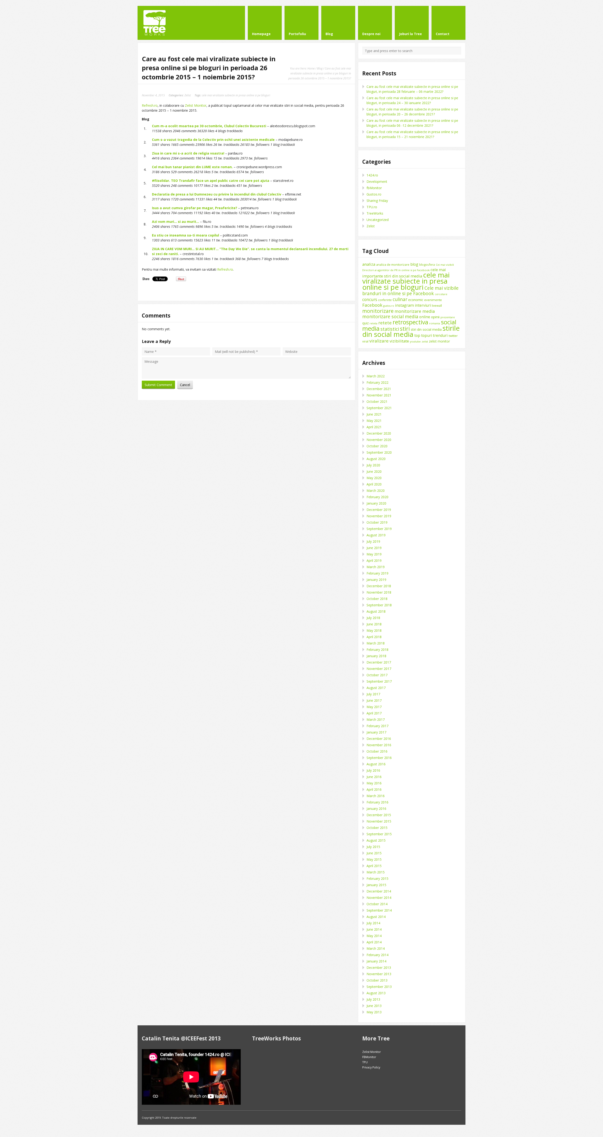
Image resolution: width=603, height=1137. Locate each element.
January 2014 (376, 961)
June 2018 (374, 624)
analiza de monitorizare (392, 264)
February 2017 (377, 726)
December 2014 (379, 891)
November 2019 (379, 516)
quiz (365, 323)
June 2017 (374, 700)
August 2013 (376, 993)
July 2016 (373, 770)
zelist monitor (439, 341)
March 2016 (376, 796)
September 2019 (379, 528)
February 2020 (377, 497)
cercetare (441, 294)
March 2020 (376, 490)
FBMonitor (369, 1057)
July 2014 (373, 923)
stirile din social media (411, 331)
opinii (435, 316)
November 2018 (379, 592)
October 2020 (377, 446)
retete (385, 323)
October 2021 (377, 401)
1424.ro (372, 175)
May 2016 (374, 783)
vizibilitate (399, 341)
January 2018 (376, 656)
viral (365, 341)
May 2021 (374, 420)
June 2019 (374, 548)
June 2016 (374, 776)
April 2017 (374, 713)
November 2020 (379, 439)
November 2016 (379, 745)
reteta (373, 323)
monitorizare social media (390, 316)
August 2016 (376, 764)
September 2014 (379, 910)
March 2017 (376, 719)
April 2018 (374, 637)
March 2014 (376, 948)
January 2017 (376, 732)
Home (311, 68)
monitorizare (378, 310)
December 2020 (379, 433)
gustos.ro (388, 305)
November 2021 (379, 395)
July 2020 (373, 465)
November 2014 (379, 897)
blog (414, 264)
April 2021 (374, 427)
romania (434, 323)
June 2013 (374, 1005)
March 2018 (376, 643)
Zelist (187, 95)
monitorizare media (415, 311)
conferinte (385, 300)
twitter (453, 336)
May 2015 (374, 859)
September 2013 (379, 986)
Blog (319, 68)
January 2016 (376, 808)
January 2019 (376, 579)
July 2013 (373, 999)
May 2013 (374, 1012)
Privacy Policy (371, 1067)
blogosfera (427, 264)
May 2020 (374, 478)
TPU (365, 1062)
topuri (426, 335)
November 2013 (379, 974)
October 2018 (377, 598)
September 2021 (379, 408)
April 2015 (374, 866)
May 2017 (374, 707)
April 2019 (374, 560)
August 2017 (376, 687)
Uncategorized (378, 219)
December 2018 (379, 586)
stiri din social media (426, 329)
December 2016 (379, 738)
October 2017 (377, 675)
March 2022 (376, 376)
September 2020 (379, 452)
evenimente (433, 300)
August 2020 (376, 458)
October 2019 (377, 522)
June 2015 (374, 853)
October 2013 (377, 980)
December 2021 (379, 389)
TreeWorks (375, 213)
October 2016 (377, 751)
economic (415, 299)
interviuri (423, 305)
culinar (400, 299)
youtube (415, 341)
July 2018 (373, 617)
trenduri (440, 335)
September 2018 (379, 605)
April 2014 (374, 942)
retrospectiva (410, 322)
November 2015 (379, 821)
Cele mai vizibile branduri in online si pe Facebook (410, 291)
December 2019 (379, 509)
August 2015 (376, 840)
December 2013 (379, 967)
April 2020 (374, 484)
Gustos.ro (374, 194)
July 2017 (373, 694)
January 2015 (376, 885)
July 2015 (373, 846)
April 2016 (374, 789)
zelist (425, 341)
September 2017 (379, 681)
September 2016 (379, 757)
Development (377, 181)
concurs (369, 299)
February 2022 (377, 382)
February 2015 (377, 878)
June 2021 (374, 414)
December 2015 (379, 815)
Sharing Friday (377, 200)
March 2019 (376, 567)
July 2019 (373, 541)
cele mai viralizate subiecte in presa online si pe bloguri (236, 95)
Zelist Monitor (195, 105)
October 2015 (377, 827)
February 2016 (377, 802)
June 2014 (374, 929)
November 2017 (379, 668)
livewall (437, 305)
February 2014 (377, 955)
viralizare (379, 341)
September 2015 (379, 834)
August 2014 (376, 916)
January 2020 (376, 503)
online (424, 316)
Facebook (372, 305)
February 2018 (377, 649)
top (417, 335)
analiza (368, 264)
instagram (404, 305)
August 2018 (376, 611)
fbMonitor (374, 188)
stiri (405, 328)
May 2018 (374, 630)
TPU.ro (372, 207)
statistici (389, 329)
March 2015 (376, 872)
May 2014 (374, 935)
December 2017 (379, 662)
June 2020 (374, 471)
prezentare (447, 317)
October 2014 (377, 904)
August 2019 (376, 535)
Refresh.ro (150, 105)
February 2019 (377, 573)
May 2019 (374, 554)
